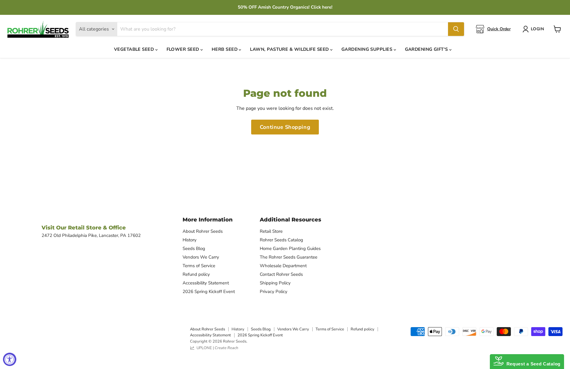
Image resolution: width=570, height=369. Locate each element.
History (190, 240)
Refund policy (196, 274)
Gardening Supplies (367, 49)
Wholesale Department (283, 266)
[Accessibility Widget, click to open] (9, 359)
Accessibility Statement (206, 283)
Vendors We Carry (201, 257)
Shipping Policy (275, 283)
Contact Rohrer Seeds (281, 274)
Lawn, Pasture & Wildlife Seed (290, 49)
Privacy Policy (273, 291)
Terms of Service (199, 266)
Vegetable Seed (134, 49)
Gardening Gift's (427, 49)
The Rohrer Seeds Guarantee (288, 257)
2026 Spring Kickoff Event (209, 291)
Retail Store (271, 231)
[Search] (456, 29)
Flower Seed (183, 49)
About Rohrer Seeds (203, 231)
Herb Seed (225, 49)
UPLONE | (216, 348)
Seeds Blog (194, 248)
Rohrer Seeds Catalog (281, 240)
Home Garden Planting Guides (290, 248)
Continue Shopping (285, 127)
